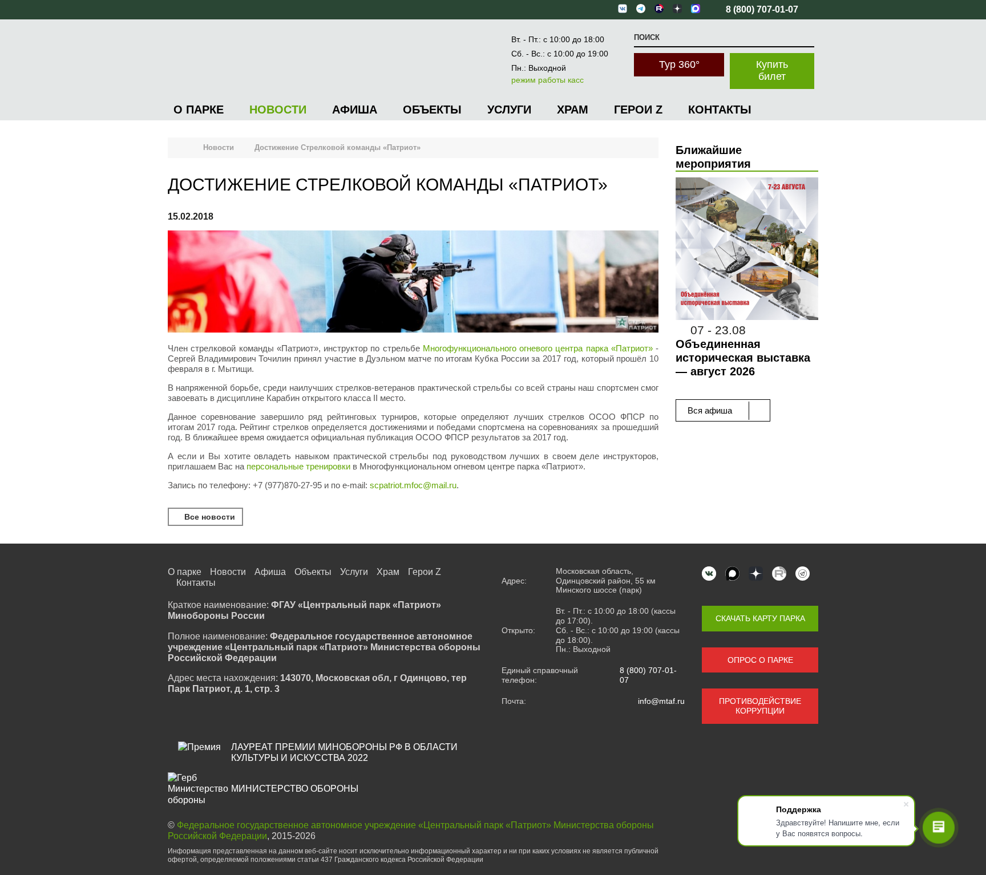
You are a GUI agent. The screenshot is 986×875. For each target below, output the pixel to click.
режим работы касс (547, 79)
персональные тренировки (298, 466)
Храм (572, 109)
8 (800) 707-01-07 (648, 675)
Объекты (432, 109)
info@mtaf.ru (661, 701)
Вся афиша (711, 410)
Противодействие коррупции (760, 705)
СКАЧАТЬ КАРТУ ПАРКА (760, 618)
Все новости (208, 516)
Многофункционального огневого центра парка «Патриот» (538, 348)
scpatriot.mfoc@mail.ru (413, 485)
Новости (277, 109)
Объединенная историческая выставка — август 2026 (743, 358)
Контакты (719, 109)
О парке (198, 109)
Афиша (354, 109)
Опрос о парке (760, 660)
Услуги (509, 109)
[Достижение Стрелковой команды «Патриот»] (413, 282)
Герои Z (638, 109)
